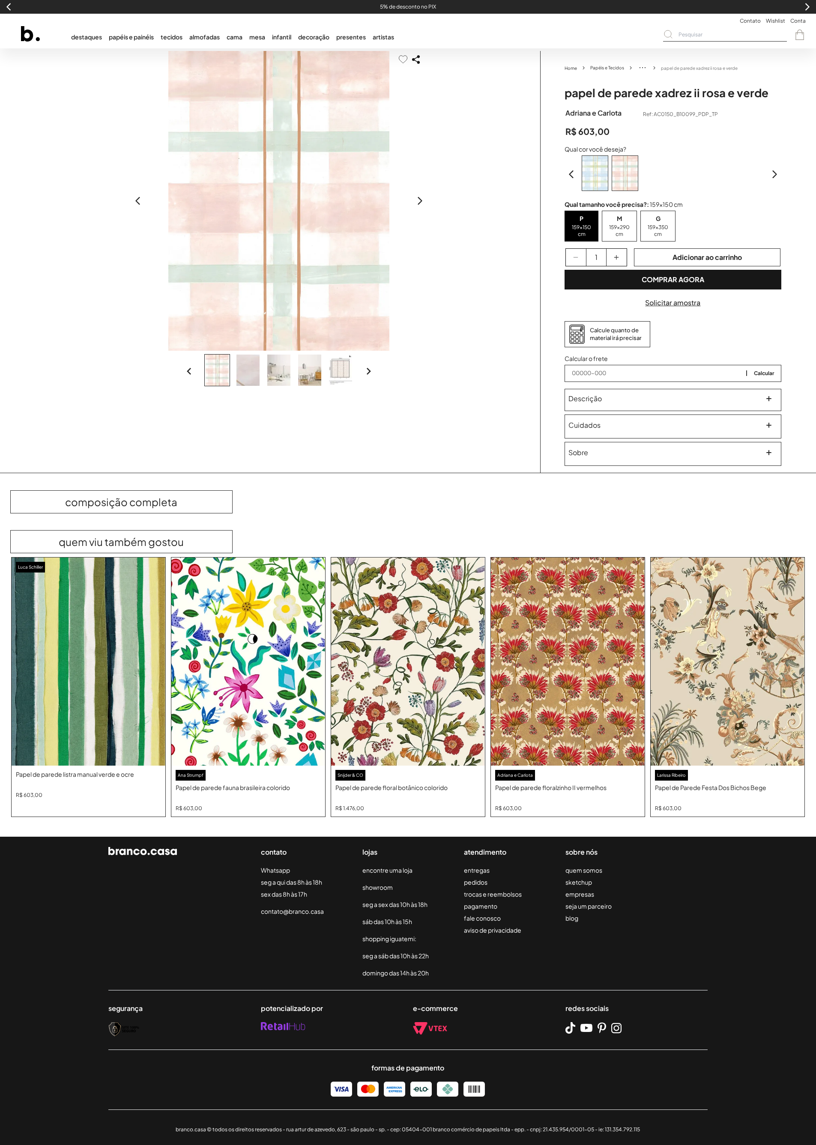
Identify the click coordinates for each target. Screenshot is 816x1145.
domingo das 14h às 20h (395, 973)
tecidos (171, 37)
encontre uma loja (387, 870)
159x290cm (619, 230)
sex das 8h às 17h (284, 894)
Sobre (578, 452)
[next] (420, 201)
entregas (477, 870)
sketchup (578, 882)
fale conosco (482, 918)
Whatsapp (275, 870)
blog (571, 918)
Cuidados (584, 424)
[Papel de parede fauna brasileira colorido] (248, 662)
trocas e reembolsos (493, 894)
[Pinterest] (602, 1028)
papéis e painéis (131, 37)
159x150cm (581, 230)
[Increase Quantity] (617, 257)
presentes (351, 37)
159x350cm (658, 230)
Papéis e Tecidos (607, 67)
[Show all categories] (642, 68)
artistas (383, 37)
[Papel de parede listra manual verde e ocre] (88, 662)
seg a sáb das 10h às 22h (395, 956)
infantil (281, 37)
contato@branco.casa (292, 911)
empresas (579, 894)
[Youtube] (586, 1028)
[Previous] (189, 371)
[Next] (368, 371)
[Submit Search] (668, 34)
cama (234, 37)
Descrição (585, 398)
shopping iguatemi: (389, 938)
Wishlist (775, 21)
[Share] (416, 59)
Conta (798, 21)
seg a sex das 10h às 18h (394, 904)
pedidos (475, 882)
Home (571, 68)
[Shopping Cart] (800, 35)
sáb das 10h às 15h (387, 921)
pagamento (480, 906)
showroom (377, 887)
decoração (313, 37)
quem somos (583, 870)
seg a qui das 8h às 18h (291, 882)
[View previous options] (571, 174)
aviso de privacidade (492, 930)
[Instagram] (616, 1028)
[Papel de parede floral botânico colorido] (408, 662)
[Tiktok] (570, 1028)
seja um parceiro (588, 906)
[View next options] (774, 174)
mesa (257, 37)
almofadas (204, 37)
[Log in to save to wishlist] (403, 59)
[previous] (138, 201)
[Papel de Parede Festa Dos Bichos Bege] (727, 662)
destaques (86, 37)
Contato (750, 21)
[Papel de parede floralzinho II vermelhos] (568, 662)
